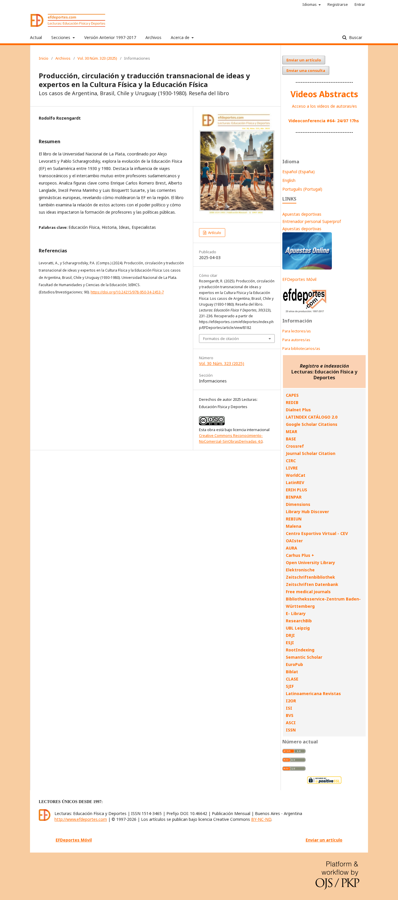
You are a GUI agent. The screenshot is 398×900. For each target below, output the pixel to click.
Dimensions (298, 504)
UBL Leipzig (298, 628)
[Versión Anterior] (304, 312)
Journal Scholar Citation (310, 453)
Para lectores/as (296, 331)
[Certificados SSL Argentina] (324, 783)
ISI (289, 708)
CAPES (292, 395)
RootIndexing (300, 650)
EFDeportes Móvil (299, 279)
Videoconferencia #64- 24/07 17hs (323, 120)
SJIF (290, 686)
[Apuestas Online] (307, 268)
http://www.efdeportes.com (80, 819)
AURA (291, 548)
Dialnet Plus (298, 409)
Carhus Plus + (300, 555)
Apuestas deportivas (301, 214)
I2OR (291, 701)
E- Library (296, 613)
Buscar (355, 37)
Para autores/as (296, 339)
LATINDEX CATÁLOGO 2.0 (311, 417)
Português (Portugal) (302, 189)
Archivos (153, 37)
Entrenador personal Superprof (311, 221)
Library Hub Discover (307, 511)
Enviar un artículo (303, 60)
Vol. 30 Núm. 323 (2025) (97, 58)
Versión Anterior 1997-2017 (110, 37)
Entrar (360, 4)
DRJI (290, 635)
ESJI (290, 642)
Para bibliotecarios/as (301, 348)
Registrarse (337, 4)
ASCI (291, 722)
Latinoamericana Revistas (313, 693)
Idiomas (310, 4)
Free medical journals (308, 591)
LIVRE (292, 468)
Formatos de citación (221, 338)
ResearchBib (299, 620)
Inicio (43, 58)
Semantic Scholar (304, 657)
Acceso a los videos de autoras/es (324, 106)
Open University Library (310, 562)
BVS (289, 715)
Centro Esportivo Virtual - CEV (317, 533)
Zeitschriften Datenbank (312, 584)
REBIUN (294, 519)
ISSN (291, 730)
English (288, 180)
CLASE (292, 679)
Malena (293, 526)
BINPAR (294, 497)
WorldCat (295, 475)
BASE (291, 439)
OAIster (294, 540)
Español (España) (298, 171)
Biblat (292, 671)
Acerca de (181, 37)
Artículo (214, 232)
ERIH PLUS (296, 489)
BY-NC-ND (261, 819)
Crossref (295, 446)
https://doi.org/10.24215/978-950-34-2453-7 (127, 292)
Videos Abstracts (324, 94)
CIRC (291, 460)
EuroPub (294, 664)
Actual (36, 37)
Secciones (61, 37)
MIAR (291, 431)
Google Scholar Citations (311, 424)
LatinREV (295, 482)
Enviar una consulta (305, 70)
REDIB (292, 402)
